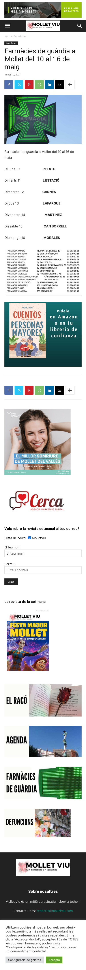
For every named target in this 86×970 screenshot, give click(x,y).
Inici (6, 36)
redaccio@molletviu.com (55, 911)
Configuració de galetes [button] (24, 960)
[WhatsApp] (39, 84)
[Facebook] (8, 84)
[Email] (59, 84)
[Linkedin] (49, 84)
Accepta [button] (54, 960)
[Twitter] (19, 84)
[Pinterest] (29, 84)
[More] (70, 84)
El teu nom (12, 547)
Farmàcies (19, 36)
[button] (7, 26)
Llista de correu (15, 538)
